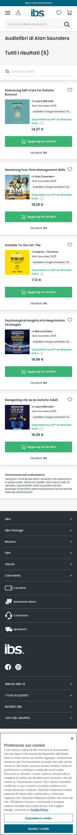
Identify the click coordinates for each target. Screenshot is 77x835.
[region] (38, 784)
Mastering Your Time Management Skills (35, 170)
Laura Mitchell (44, 101)
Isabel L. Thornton (46, 252)
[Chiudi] (72, 738)
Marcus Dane (43, 331)
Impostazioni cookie (38, 818)
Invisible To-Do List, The (23, 245)
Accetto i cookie (38, 828)
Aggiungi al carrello (41, 141)
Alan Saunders (44, 176)
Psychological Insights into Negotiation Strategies (35, 322)
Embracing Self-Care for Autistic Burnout (29, 92)
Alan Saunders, (41, 105)
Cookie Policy (39, 810)
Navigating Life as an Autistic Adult (31, 400)
